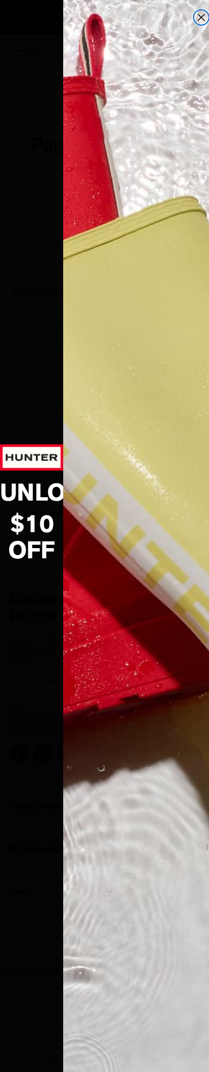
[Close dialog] (201, 17)
